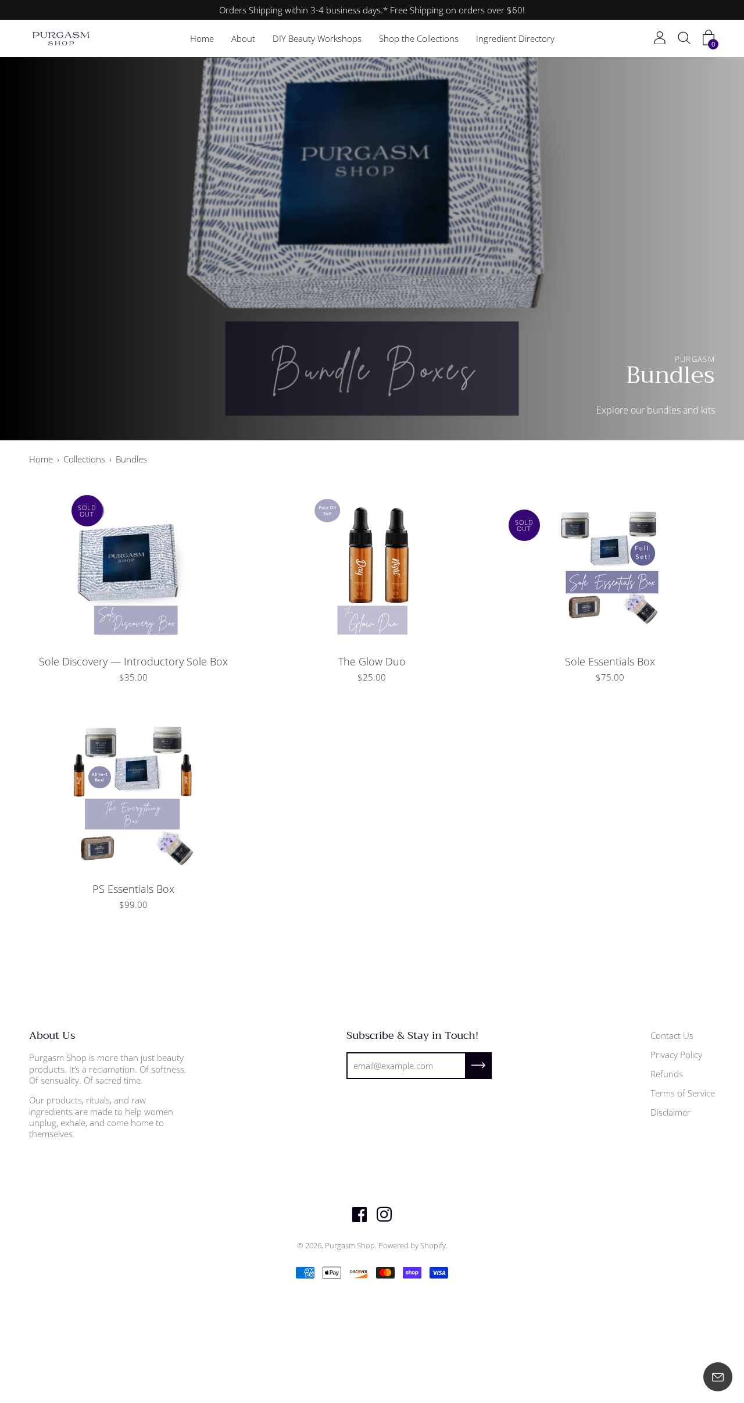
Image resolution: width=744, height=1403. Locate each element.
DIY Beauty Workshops (317, 38)
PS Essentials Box (133, 889)
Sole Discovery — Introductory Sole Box (133, 661)
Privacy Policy (676, 1054)
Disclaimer (670, 1112)
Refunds (666, 1074)
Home (202, 38)
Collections (84, 459)
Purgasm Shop (350, 1245)
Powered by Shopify (412, 1245)
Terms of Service (682, 1093)
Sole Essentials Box (610, 661)
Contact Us (671, 1035)
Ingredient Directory (515, 38)
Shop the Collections (419, 38)
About (243, 38)
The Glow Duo (372, 661)
